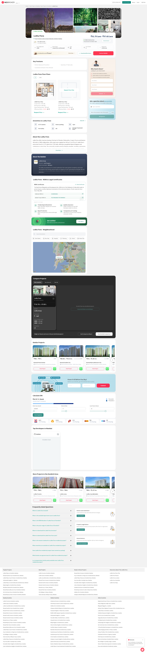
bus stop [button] (47, 238)
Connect (101, 93)
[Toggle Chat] (142, 650)
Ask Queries (102, 116)
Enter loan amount (37, 406)
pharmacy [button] (64, 238)
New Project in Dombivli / (46, 6)
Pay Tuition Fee (117, 2)
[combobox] (61, 234)
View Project (42, 368)
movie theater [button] (82, 238)
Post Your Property (126, 2)
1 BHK (40, 77)
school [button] (73, 238)
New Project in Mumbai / (35, 6)
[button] (45, 109)
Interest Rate (64, 406)
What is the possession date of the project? (99, 112)
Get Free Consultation (82, 543)
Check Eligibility (38, 415)
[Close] (142, 640)
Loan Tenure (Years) (94, 406)
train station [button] (38, 238)
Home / (27, 6)
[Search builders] (58, 434)
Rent (17, 3)
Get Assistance (81, 529)
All (35, 77)
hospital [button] (56, 238)
